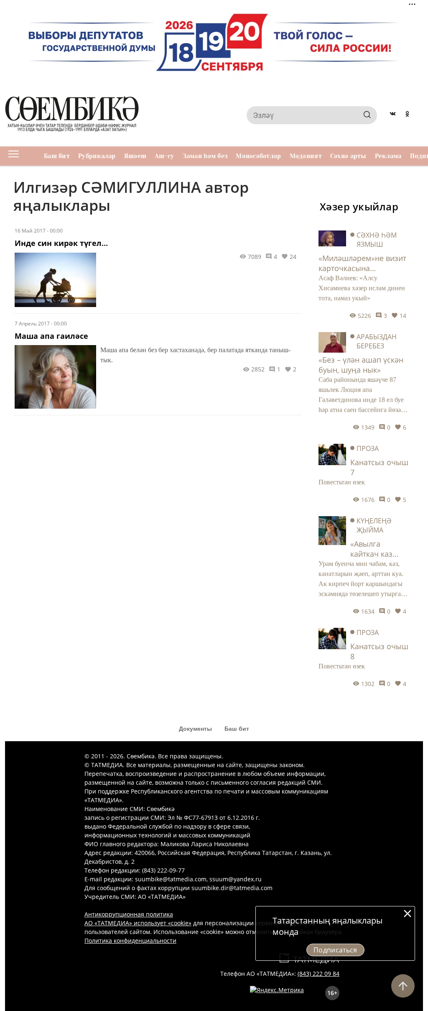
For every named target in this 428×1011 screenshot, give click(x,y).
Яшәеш (135, 156)
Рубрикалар (97, 156)
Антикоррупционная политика (128, 914)
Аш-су (164, 156)
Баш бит (57, 156)
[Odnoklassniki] (407, 115)
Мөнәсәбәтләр (258, 156)
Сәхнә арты (348, 156)
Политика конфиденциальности (130, 940)
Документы (195, 728)
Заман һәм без (205, 156)
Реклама (388, 156)
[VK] (392, 115)
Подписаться (335, 950)
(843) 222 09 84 (318, 974)
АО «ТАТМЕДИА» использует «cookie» (137, 923)
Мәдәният (306, 156)
